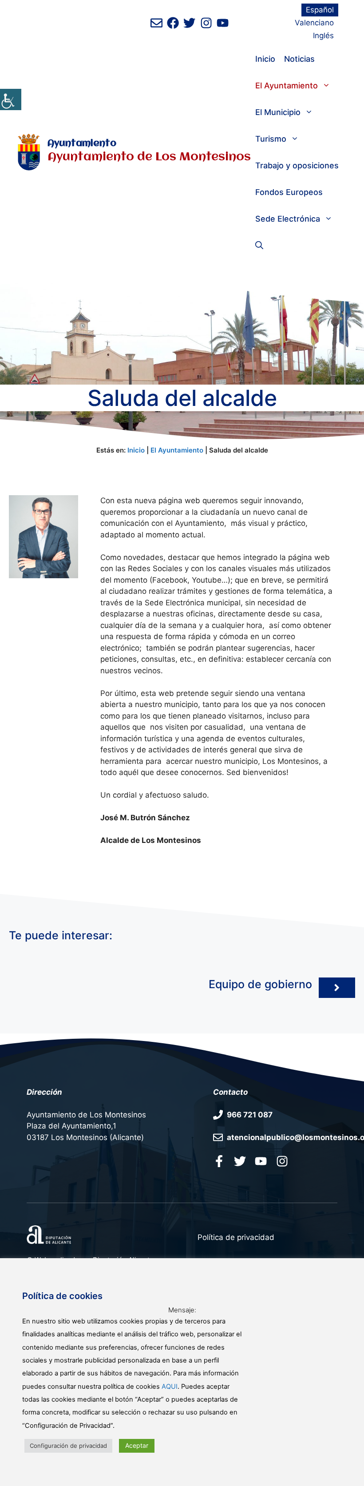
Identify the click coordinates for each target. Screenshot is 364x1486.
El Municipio (278, 112)
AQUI (170, 1387)
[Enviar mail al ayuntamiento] (156, 22)
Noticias (299, 59)
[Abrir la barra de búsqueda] (259, 245)
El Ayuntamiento (286, 85)
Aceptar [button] (136, 1445)
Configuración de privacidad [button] (68, 1445)
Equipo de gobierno (260, 984)
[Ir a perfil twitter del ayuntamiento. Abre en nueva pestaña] (240, 1161)
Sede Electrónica (287, 218)
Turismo (270, 138)
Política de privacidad (236, 1237)
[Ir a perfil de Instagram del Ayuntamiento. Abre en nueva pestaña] (206, 22)
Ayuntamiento (81, 143)
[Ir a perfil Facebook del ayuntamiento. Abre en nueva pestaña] (219, 1161)
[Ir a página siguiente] (337, 987)
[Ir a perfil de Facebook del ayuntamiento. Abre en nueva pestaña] (173, 22)
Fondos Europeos (289, 192)
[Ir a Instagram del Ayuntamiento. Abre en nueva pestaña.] (282, 1161)
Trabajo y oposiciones (297, 165)
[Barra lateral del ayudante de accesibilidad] (10, 99)
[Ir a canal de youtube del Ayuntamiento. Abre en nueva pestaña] (222, 22)
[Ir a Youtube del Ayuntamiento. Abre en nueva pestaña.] (261, 1161)
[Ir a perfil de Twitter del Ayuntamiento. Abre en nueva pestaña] (189, 22)
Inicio (265, 59)
